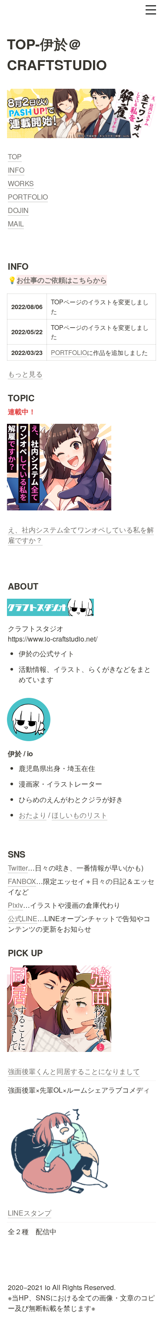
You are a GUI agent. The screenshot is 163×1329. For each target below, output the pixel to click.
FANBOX (22, 881)
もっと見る (25, 374)
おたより (33, 815)
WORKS (21, 183)
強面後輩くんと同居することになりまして (74, 1071)
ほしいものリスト (79, 815)
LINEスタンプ (29, 1213)
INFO (16, 170)
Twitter (18, 868)
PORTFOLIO (28, 197)
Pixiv (15, 905)
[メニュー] (151, 10)
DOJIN (18, 210)
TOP (15, 156)
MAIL (16, 224)
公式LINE (22, 918)
